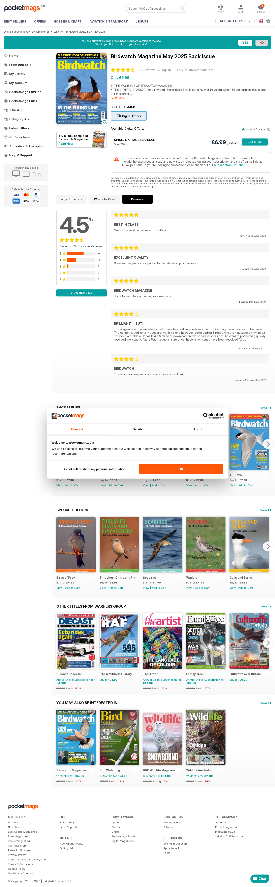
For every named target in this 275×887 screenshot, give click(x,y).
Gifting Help (67, 848)
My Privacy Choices (20, 873)
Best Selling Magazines (22, 831)
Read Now (66, 143)
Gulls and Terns (241, 577)
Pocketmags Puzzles (25, 92)
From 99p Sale (20, 65)
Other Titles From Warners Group (91, 606)
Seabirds (149, 577)
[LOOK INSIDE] (81, 123)
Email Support (68, 827)
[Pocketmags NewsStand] (24, 8)
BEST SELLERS (15, 21)
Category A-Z (19, 119)
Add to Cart (72, 485)
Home (13, 56)
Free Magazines (18, 836)
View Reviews (81, 292)
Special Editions (73, 510)
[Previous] (59, 546)
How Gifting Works (71, 843)
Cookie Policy (16, 868)
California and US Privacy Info (27, 859)
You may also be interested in (86, 703)
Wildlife (58, 31)
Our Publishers (17, 845)
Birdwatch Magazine (78, 31)
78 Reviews (147, 70)
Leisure (142, 21)
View (59, 485)
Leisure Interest (41, 31)
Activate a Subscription (26, 146)
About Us (221, 822)
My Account (18, 83)
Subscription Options (229, 165)
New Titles (14, 827)
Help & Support (20, 155)
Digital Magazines (123, 841)
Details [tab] (138, 429)
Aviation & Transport (108, 21)
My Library (17, 74)
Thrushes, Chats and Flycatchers (118, 577)
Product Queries (173, 822)
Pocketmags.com (226, 827)
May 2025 (99, 31)
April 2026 (237, 475)
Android (116, 827)
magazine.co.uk (225, 831)
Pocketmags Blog (19, 841)
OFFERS (40, 21)
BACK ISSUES (68, 407)
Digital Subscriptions (16, 31)
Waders (191, 577)
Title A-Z (16, 110)
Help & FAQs (67, 822)
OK (181, 469)
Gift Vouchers (19, 137)
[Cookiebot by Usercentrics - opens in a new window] (206, 416)
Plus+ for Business (20, 850)
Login (166, 852)
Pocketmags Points (123, 836)
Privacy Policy (17, 854)
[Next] (268, 444)
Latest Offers (19, 128)
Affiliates (168, 827)
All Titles (13, 822)
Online (116, 831)
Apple (115, 822)
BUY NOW (255, 142)
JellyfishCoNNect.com (229, 836)
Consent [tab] (77, 429)
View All (265, 407)
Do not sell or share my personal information (94, 469)
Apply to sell (171, 848)
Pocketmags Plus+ (23, 101)
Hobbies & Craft (68, 21)
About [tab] (197, 429)
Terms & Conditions (20, 864)
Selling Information (175, 843)
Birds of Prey (65, 577)
